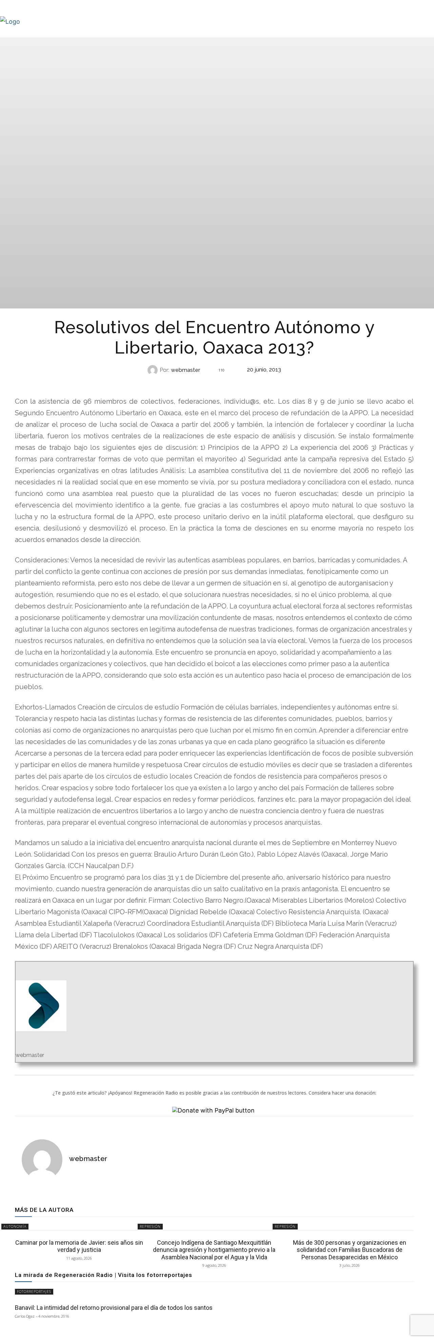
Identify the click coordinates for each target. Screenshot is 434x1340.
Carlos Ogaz (25, 1316)
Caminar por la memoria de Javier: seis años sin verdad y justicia (79, 1246)
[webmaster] (153, 370)
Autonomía (214, 383)
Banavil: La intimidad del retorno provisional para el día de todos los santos (114, 1307)
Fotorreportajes (34, 1291)
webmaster (185, 370)
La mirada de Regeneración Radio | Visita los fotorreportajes (103, 1275)
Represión (150, 1226)
